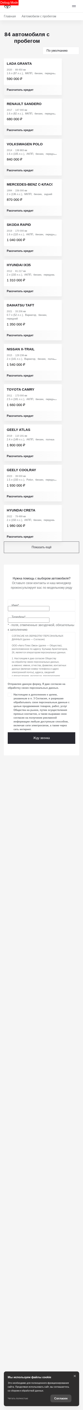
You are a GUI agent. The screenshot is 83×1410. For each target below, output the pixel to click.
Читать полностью (18, 1398)
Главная (10, 16)
